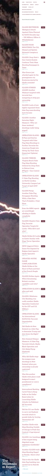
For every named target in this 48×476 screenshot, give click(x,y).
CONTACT (37, 4)
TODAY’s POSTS (29, 2)
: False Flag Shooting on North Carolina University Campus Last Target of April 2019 (31, 181)
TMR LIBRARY (24, 7)
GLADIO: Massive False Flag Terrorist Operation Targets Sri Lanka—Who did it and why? (31, 226)
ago (26, 41)
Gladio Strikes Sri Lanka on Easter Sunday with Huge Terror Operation (31, 238)
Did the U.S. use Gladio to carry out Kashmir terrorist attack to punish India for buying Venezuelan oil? (31, 414)
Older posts (25, 469)
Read (43, 27)
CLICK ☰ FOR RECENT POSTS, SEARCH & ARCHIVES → (31, 14)
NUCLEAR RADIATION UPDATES (28, 12)
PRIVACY (36, 12)
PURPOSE (32, 4)
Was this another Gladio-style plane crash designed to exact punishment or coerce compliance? (31, 379)
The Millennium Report (9, 464)
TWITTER (35, 2)
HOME (23, 2)
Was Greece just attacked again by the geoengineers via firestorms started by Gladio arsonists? (30, 77)
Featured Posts (25, 4)
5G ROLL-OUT (31, 7)
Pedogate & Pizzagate (26, 9)
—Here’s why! (31, 452)
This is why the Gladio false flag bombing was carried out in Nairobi (31, 462)
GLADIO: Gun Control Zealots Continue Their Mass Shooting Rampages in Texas (30, 62)
